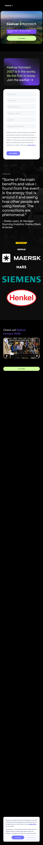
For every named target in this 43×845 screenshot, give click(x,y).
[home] (8, 5)
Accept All (18, 837)
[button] (36, 5)
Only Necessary (31, 837)
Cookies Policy (32, 824)
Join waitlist (21, 38)
